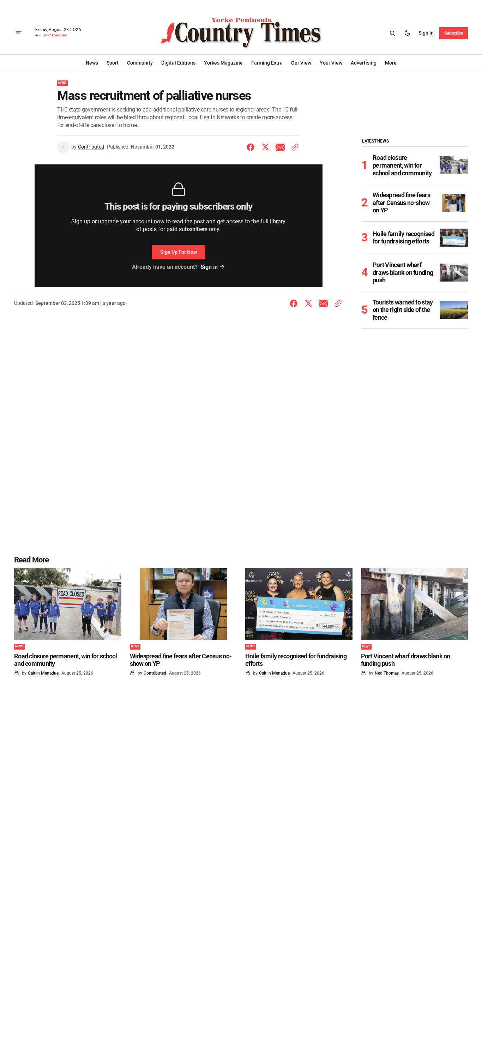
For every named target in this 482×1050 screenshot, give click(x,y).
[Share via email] (280, 147)
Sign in (426, 33)
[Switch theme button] (407, 33)
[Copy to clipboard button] (294, 147)
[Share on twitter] (265, 147)
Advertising (363, 63)
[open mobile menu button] (18, 33)
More (391, 63)
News (62, 83)
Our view (301, 63)
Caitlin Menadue (43, 673)
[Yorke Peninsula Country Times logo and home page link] (241, 33)
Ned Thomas (387, 673)
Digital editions (178, 63)
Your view (331, 63)
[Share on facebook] (252, 147)
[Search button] (392, 33)
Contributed (91, 147)
